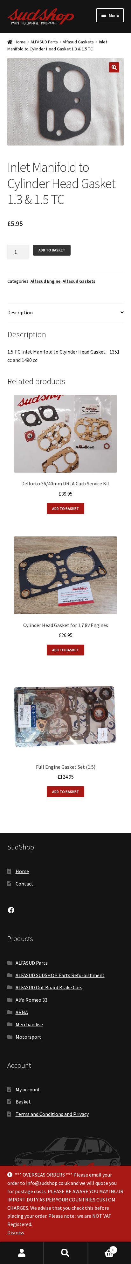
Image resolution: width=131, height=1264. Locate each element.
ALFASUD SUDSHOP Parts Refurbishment (60, 975)
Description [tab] (20, 312)
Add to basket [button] (65, 508)
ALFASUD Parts (44, 42)
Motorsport (28, 1037)
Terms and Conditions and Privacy (52, 1114)
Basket (23, 1101)
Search (65, 1253)
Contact (24, 883)
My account (28, 1089)
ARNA (22, 1012)
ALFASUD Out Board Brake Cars (49, 987)
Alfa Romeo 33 (31, 1000)
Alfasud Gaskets (78, 42)
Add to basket (51, 250)
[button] (114, 67)
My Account (22, 1253)
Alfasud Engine (45, 281)
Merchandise (29, 1024)
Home (20, 42)
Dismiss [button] (15, 1232)
